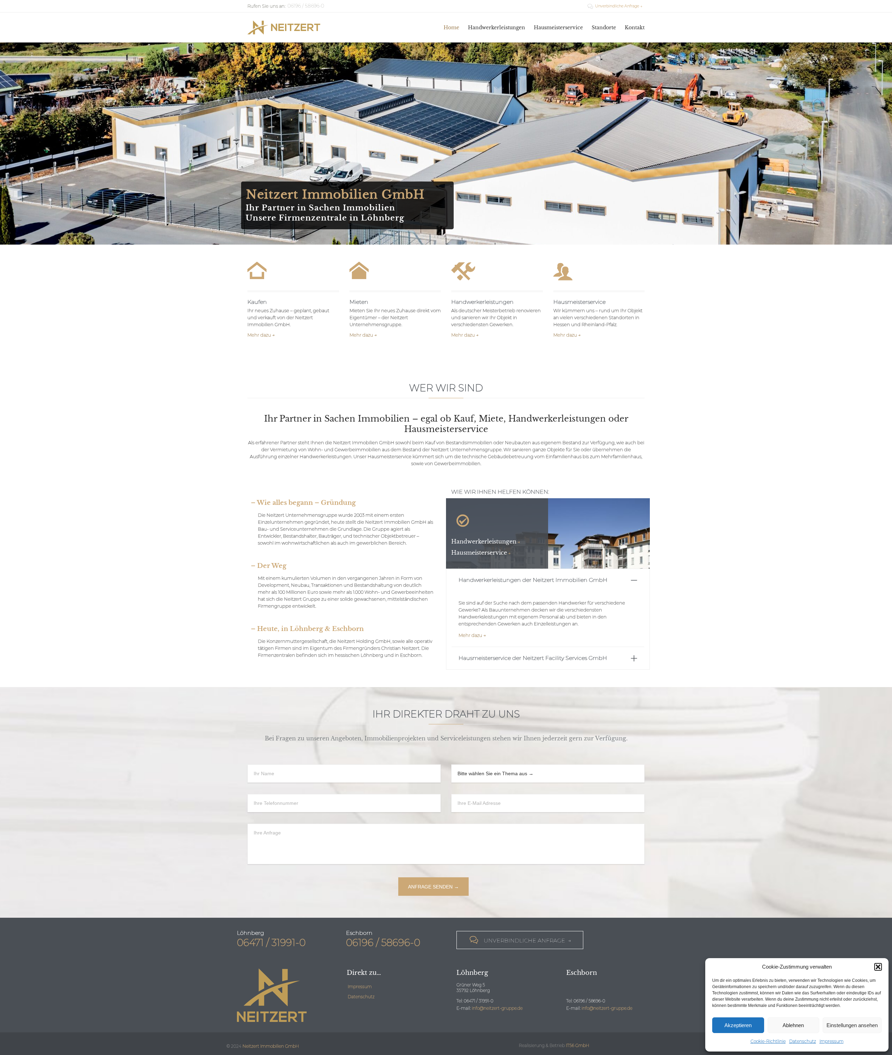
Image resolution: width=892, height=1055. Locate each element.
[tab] (548, 580)
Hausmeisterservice (579, 302)
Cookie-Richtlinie (768, 1041)
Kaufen (257, 302)
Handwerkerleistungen (482, 302)
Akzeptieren (738, 1025)
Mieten (358, 302)
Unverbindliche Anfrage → (615, 5)
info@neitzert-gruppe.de (497, 1008)
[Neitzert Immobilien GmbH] (283, 27)
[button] (878, 966)
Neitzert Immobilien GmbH (271, 1046)
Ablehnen (793, 1025)
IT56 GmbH (577, 1045)
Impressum (832, 1041)
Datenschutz (802, 1041)
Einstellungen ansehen (852, 1025)
